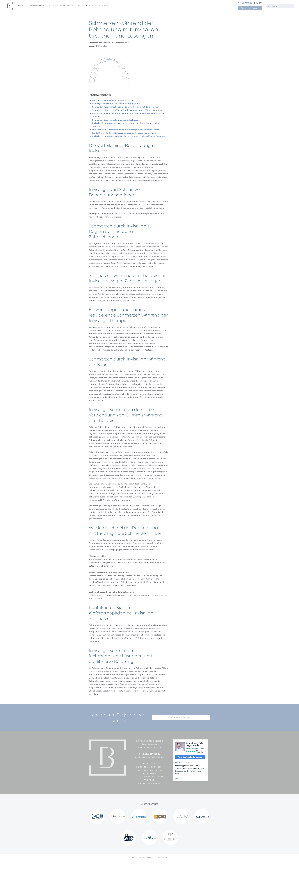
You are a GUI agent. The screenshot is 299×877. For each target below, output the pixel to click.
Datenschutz (151, 857)
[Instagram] (257, 3)
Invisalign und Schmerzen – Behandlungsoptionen (116, 104)
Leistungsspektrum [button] (36, 6)
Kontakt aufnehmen (182, 718)
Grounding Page (138, 857)
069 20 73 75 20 (245, 3)
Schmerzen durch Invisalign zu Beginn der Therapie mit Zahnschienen (125, 107)
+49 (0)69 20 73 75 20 (150, 754)
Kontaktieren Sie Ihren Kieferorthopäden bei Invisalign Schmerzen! (124, 133)
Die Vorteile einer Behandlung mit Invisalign (113, 100)
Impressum (162, 857)
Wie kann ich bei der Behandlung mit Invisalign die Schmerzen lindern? (126, 130)
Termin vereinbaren (250, 8)
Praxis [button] (20, 6)
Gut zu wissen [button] (66, 6)
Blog (79, 6)
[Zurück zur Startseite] (9, 6)
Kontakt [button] (89, 6)
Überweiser (103, 6)
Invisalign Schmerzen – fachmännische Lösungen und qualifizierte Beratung (128, 136)
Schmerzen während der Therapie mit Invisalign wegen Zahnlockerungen (127, 110)
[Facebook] (254, 3)
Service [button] (52, 6)
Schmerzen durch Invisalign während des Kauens (115, 120)
